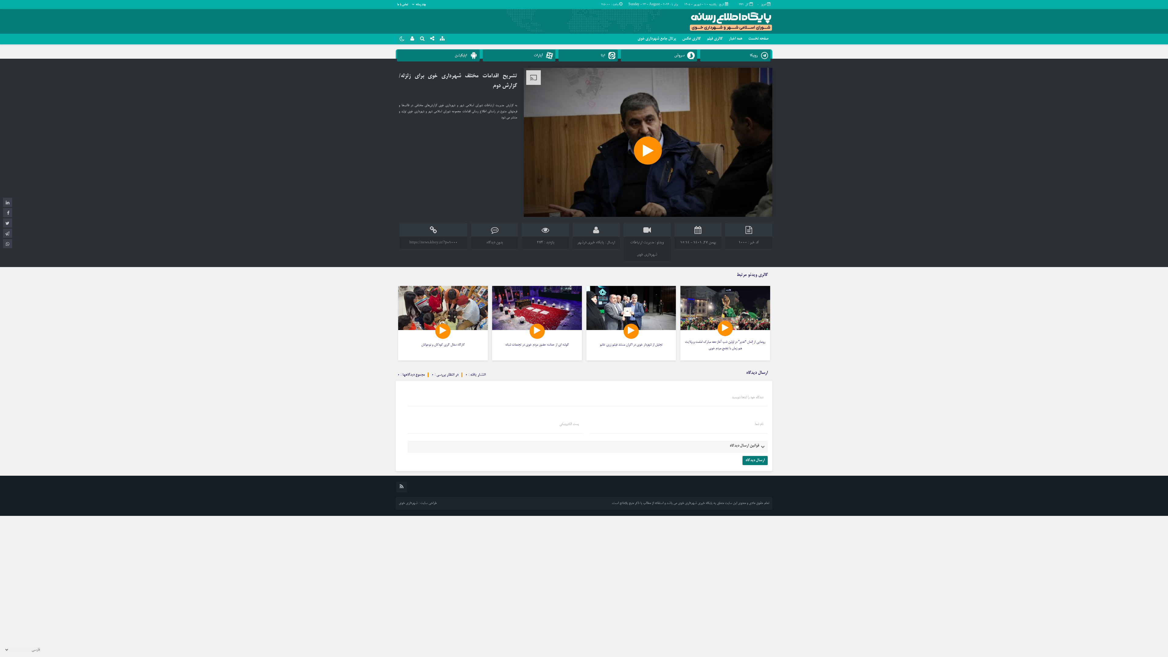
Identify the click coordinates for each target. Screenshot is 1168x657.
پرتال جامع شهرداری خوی (657, 39)
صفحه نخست (758, 39)
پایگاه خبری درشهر (590, 243)
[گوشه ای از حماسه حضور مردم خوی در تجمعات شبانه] (537, 323)
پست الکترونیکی (569, 424)
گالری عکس (691, 39)
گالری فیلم (715, 39)
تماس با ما (402, 4)
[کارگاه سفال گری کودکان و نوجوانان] (443, 323)
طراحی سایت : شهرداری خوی (418, 503)
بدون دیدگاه (494, 243)
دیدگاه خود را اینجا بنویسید (747, 397)
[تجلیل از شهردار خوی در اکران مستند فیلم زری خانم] (631, 323)
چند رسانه (421, 4)
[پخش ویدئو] (648, 150)
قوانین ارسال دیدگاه (744, 446)
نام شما (759, 424)
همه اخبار (735, 39)
